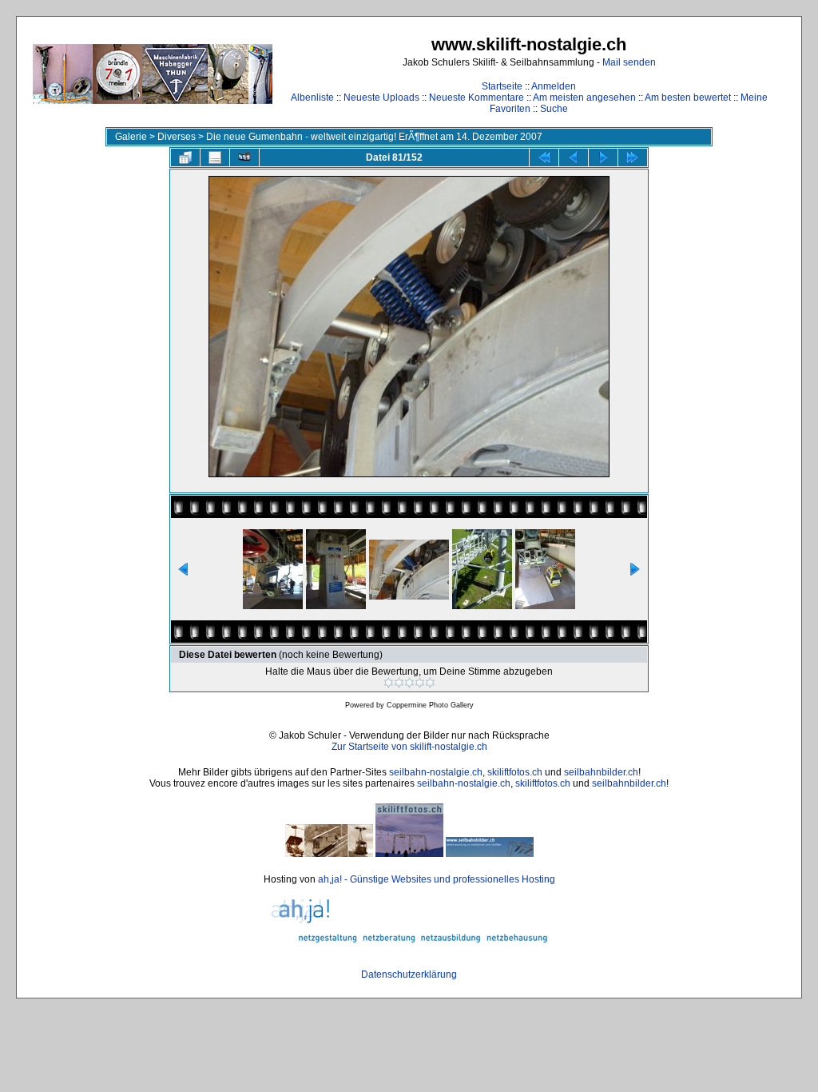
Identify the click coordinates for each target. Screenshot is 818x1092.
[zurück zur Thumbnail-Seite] (185, 157)
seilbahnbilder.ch (601, 772)
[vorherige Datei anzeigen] (573, 157)
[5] (430, 682)
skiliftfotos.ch (514, 772)
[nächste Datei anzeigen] (603, 157)
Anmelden (553, 86)
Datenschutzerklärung (409, 974)
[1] (388, 682)
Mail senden (629, 62)
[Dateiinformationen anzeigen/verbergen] (215, 157)
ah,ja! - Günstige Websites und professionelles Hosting (436, 879)
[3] (409, 682)
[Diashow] (244, 157)
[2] (399, 682)
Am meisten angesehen (584, 97)
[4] (420, 682)
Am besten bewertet (688, 97)
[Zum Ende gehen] (632, 157)
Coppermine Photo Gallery (430, 705)
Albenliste (312, 97)
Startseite (502, 86)
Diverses (176, 136)
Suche (554, 108)
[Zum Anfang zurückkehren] (544, 157)
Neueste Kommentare (476, 97)
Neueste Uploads (381, 97)
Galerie (131, 136)
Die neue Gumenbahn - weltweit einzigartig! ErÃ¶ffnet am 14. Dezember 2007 (374, 136)
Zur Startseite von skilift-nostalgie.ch (409, 746)
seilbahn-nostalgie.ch (435, 772)
